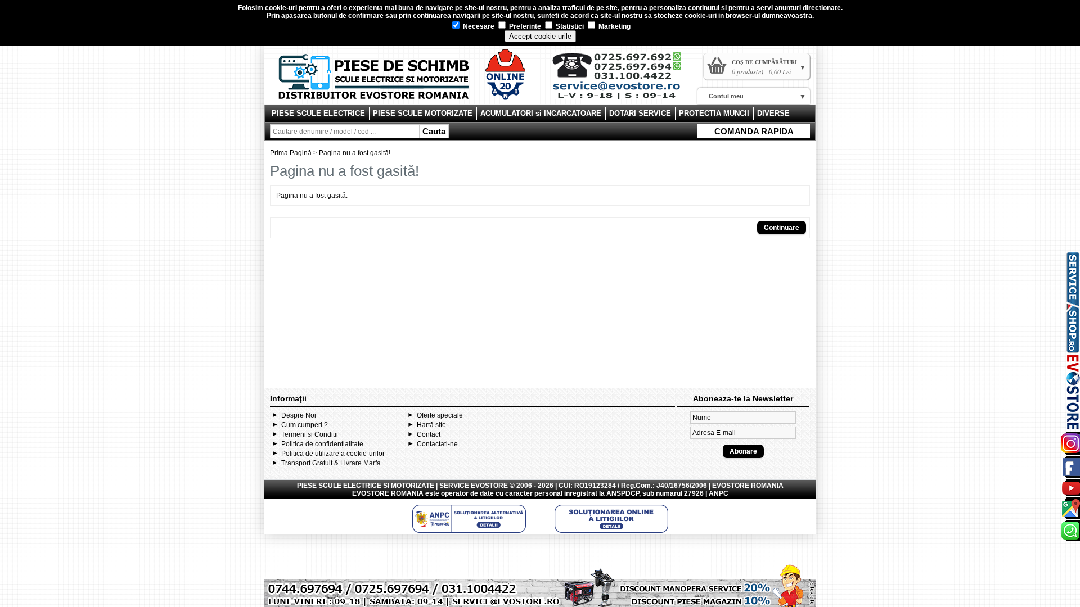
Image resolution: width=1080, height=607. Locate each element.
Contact (428, 434)
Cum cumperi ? (304, 425)
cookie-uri (281, 8)
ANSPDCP (622, 493)
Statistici (569, 26)
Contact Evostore (622, 80)
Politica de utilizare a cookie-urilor (333, 453)
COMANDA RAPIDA (754, 131)
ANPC (718, 493)
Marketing (614, 26)
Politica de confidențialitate (322, 444)
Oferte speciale (440, 415)
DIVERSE (773, 113)
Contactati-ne (437, 444)
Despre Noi (298, 415)
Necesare (477, 26)
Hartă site (431, 425)
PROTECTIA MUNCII (714, 113)
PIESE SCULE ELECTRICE (318, 113)
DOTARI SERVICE (640, 113)
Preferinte (524, 26)
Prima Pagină (291, 153)
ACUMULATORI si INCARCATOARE (540, 113)
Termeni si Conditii (309, 434)
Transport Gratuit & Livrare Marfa (331, 463)
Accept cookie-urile (540, 36)
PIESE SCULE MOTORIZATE (422, 113)
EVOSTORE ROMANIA (388, 493)
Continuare (781, 228)
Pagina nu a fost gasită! (354, 153)
